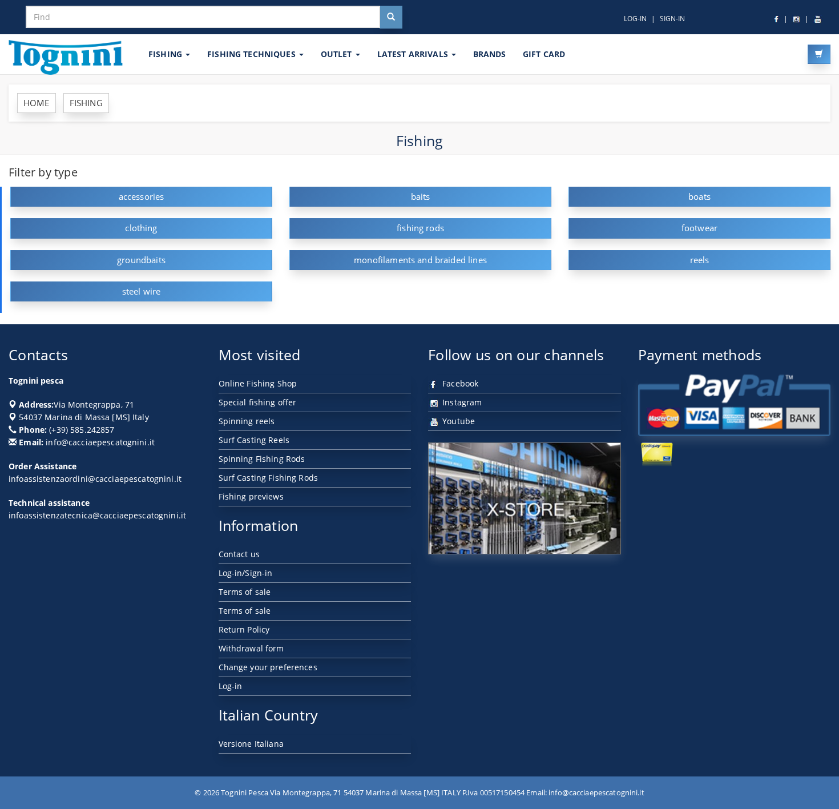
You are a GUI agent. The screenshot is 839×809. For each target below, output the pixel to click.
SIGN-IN (672, 18)
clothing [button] (141, 228)
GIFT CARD (544, 54)
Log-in (231, 686)
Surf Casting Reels (254, 439)
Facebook (459, 383)
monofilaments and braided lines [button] (420, 259)
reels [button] (699, 259)
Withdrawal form (251, 648)
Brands (489, 54)
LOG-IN (635, 18)
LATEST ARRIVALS (413, 54)
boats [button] (699, 196)
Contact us (239, 554)
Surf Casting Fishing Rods (268, 477)
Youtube (457, 421)
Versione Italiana (251, 743)
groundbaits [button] (141, 259)
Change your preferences (268, 667)
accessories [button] (141, 196)
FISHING (166, 54)
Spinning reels (247, 421)
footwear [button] (699, 228)
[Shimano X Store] (524, 498)
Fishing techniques (252, 54)
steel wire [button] (141, 291)
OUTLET (337, 54)
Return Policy (244, 629)
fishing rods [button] (420, 228)
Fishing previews (251, 496)
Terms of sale (245, 591)
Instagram (461, 402)
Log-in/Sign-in (246, 572)
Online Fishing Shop (258, 383)
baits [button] (420, 196)
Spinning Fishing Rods (262, 458)
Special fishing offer (258, 402)
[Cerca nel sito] (391, 17)
